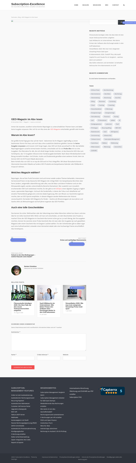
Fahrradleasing (95, 116)
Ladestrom (109, 124)
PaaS (117, 124)
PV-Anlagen (94, 128)
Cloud (92, 105)
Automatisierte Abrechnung (79, 388)
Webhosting (114, 143)
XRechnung (107, 147)
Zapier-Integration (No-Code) (20, 440)
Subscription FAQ (76, 397)
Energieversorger (96, 113)
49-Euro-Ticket (95, 90)
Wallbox (104, 143)
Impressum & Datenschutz (50, 457)
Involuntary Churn (46, 423)
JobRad (113, 120)
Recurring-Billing (106, 128)
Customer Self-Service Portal (20, 406)
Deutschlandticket (96, 109)
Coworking (111, 105)
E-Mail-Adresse (42, 355)
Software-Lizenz (95, 139)
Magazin (86, 5)
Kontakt (116, 5)
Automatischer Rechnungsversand (22, 398)
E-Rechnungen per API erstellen (51, 417)
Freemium (107, 116)
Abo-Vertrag (118, 94)
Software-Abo (107, 135)
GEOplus (59, 189)
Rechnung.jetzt (82, 459)
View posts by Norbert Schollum (33, 268)
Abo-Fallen (107, 94)
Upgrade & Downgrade (18, 409)
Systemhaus (94, 143)
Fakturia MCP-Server (18, 415)
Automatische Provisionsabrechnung (23, 428)
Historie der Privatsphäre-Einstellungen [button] (93, 457)
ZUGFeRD (94, 150)
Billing (93, 101)
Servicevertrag (95, 135)
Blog (19, 17)
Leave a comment (35, 122)
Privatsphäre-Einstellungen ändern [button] (69, 457)
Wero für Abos (45, 426)
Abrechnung (107, 97)
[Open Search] (124, 5)
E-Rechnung (109, 109)
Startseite (14, 17)
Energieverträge (109, 113)
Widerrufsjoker (95, 147)
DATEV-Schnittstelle (17, 426)
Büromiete (102, 101)
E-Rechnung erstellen (18, 434)
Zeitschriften (117, 147)
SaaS (105, 132)
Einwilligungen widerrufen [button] (114, 457)
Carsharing (112, 101)
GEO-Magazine (55, 129)
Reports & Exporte (17, 442)
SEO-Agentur (114, 132)
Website (65, 355)
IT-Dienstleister (102, 120)
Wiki (106, 5)
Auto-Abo (117, 97)
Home (76, 5)
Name (13, 355)
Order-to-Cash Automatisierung (21, 395)
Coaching (101, 105)
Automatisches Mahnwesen (20, 403)
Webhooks (14, 417)
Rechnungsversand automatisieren (52, 415)
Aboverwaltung (95, 97)
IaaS (92, 120)
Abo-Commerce (95, 94)
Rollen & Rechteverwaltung (20, 437)
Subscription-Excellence (28, 4)
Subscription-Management (112, 139)
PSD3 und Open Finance (48, 420)
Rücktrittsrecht (95, 132)
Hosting (116, 116)
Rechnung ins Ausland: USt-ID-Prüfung (53, 431)
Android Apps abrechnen (48, 428)
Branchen (97, 5)
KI (119, 120)
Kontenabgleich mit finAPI (19, 420)
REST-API (118, 128)
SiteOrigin (14, 459)
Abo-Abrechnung (108, 90)
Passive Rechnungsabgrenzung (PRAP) (24, 423)
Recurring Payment (17, 401)
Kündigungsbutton (96, 124)
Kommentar (15, 332)
